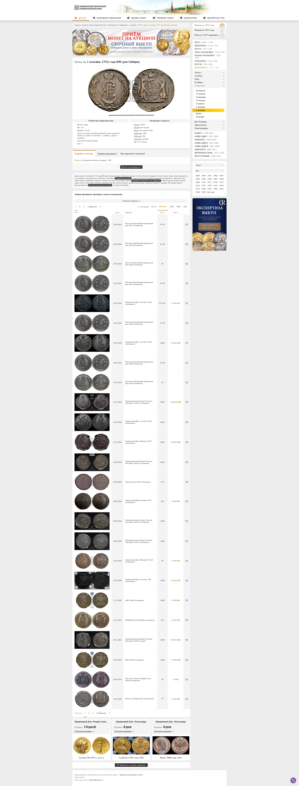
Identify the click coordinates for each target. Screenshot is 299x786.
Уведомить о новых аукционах (133, 765)
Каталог (82, 18)
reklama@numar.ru (96, 780)
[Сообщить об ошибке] (186, 224)
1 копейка (133, 25)
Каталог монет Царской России (94, 25)
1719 (197, 189)
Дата (117, 212)
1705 (203, 179)
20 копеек (200, 90)
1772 (140, 25)
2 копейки (200, 107)
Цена (175, 212)
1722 (215, 189)
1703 (221, 176)
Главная (78, 25)
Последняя (101, 207)
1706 (209, 179)
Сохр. (162, 212)
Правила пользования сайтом (131, 775)
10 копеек (200, 100)
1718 (221, 185)
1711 (209, 182)
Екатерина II (113, 25)
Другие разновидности (131, 167)
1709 (197, 182)
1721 (209, 189)
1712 (215, 182)
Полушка (200, 117)
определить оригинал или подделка (146, 180)
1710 (203, 182)
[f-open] (293, 780)
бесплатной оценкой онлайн (100, 185)
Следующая (92, 207)
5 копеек (200, 104)
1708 (221, 179)
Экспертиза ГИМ (215, 18)
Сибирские (123, 25)
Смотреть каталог (83, 731)
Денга (198, 113)
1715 (203, 185)
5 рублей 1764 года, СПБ (131, 758)
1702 (215, 176)
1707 (215, 179)
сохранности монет (123, 178)
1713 (221, 182)
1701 (209, 176)
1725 (203, 192)
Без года (210, 192)
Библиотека (190, 18)
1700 (203, 176)
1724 (197, 192)
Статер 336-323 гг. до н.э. (91, 758)
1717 (215, 185)
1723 (221, 189)
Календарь (108, 18)
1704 (197, 179)
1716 (209, 185)
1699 (197, 176)
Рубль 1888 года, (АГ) (171, 758)
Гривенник (201, 97)
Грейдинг (165, 18)
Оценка (138, 18)
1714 (197, 185)
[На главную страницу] (89, 7)
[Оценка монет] (209, 224)
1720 (203, 189)
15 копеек (200, 94)
